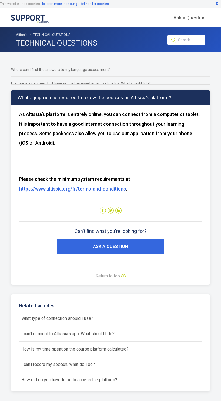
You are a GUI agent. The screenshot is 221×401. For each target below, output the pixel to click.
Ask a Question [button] (110, 246)
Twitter (110, 210)
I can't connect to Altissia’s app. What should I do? (68, 333)
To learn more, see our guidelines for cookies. (76, 4)
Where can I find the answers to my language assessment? (61, 69)
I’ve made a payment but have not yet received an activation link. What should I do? (81, 83)
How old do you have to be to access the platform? (69, 379)
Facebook (102, 210)
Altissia (21, 35)
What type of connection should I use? (57, 318)
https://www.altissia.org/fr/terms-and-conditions (72, 189)
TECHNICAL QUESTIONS (52, 35)
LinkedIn (118, 210)
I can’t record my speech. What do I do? (58, 364)
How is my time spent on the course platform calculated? (75, 349)
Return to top (108, 275)
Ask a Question (190, 18)
